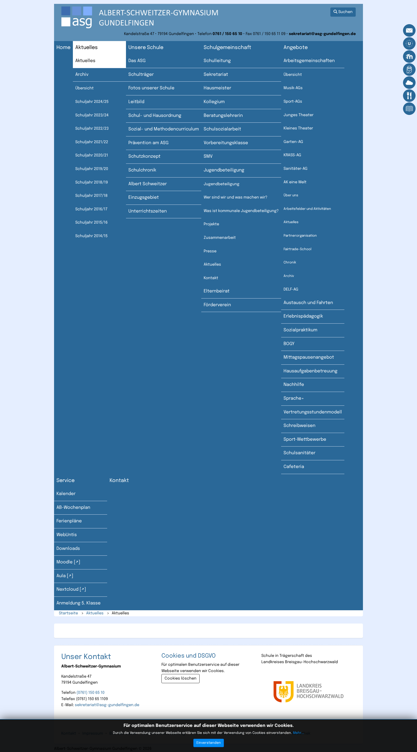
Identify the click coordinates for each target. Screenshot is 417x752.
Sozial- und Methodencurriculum (163, 129)
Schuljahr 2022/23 (92, 129)
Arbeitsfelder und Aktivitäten (307, 209)
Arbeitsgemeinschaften (309, 61)
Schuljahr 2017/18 (91, 196)
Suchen (345, 12)
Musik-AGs (293, 88)
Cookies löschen (180, 678)
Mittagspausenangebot (309, 357)
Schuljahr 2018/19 (91, 182)
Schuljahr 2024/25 (92, 102)
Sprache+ (294, 398)
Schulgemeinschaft (227, 47)
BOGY (289, 344)
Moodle (64, 562)
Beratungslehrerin (223, 116)
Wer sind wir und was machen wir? (235, 197)
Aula (61, 576)
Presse (210, 251)
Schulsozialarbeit (222, 129)
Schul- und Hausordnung (154, 116)
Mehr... (298, 733)
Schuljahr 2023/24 (92, 115)
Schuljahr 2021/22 (91, 142)
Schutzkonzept (144, 156)
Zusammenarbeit (220, 238)
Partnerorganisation (300, 235)
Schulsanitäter (299, 453)
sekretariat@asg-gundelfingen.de (322, 34)
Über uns (291, 195)
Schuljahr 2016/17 (91, 209)
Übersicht (84, 88)
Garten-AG (293, 142)
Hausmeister (217, 88)
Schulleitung (217, 61)
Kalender (66, 494)
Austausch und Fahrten (308, 303)
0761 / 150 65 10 (227, 34)
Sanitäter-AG (295, 169)
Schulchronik (142, 170)
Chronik (290, 262)
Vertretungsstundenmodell (313, 412)
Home (63, 47)
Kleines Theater (298, 128)
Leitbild (136, 102)
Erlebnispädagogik (303, 316)
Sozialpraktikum (300, 330)
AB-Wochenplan (73, 507)
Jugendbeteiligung (224, 170)
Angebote (296, 47)
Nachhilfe (294, 385)
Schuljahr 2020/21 (91, 155)
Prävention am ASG (148, 143)
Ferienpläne (69, 521)
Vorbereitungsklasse (226, 143)
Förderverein (217, 305)
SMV (208, 156)
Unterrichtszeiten (147, 211)
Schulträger (141, 74)
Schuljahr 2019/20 (91, 169)
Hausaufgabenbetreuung (310, 371)
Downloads (68, 548)
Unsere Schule (145, 47)
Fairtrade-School (297, 249)
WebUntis (66, 535)
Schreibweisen (299, 426)
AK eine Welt (295, 182)
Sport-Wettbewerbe (305, 439)
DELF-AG (291, 289)
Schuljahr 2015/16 (91, 222)
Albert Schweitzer (147, 184)
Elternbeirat (216, 291)
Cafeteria (294, 467)
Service (65, 480)
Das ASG (137, 61)
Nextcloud (67, 589)
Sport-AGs (293, 101)
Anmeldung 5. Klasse (78, 603)
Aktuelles (86, 47)
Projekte (211, 224)
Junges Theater (298, 115)
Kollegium (214, 102)
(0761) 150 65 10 (90, 693)
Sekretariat (216, 74)
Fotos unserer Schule (151, 88)
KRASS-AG (292, 155)
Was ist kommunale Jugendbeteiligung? (241, 211)
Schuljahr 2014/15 (91, 236)
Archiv (82, 74)
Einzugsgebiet (143, 197)
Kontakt (211, 278)
